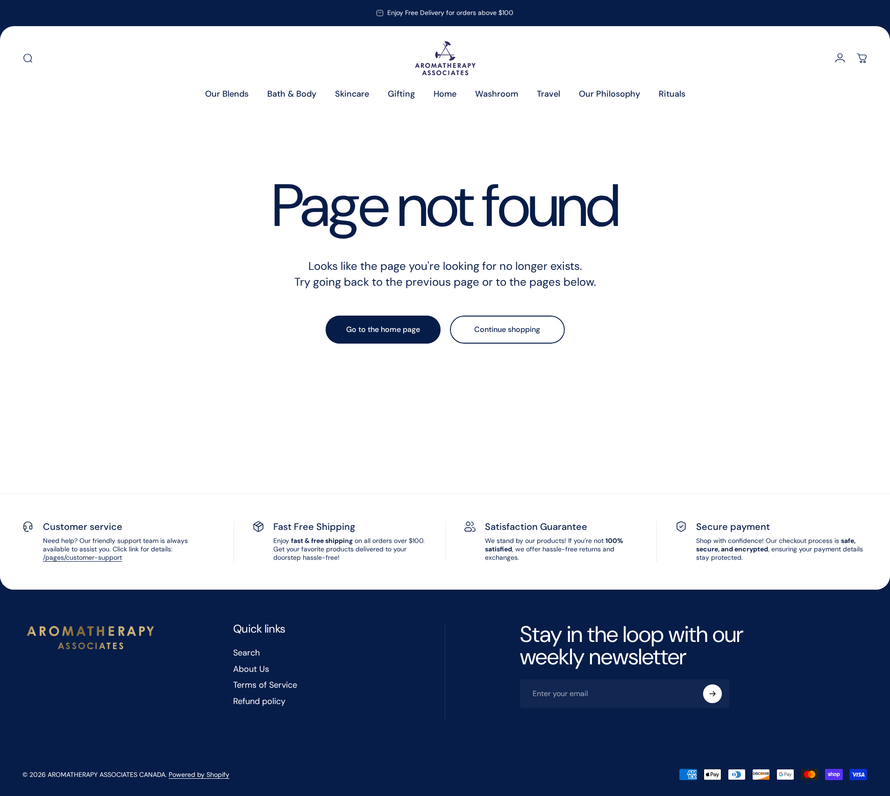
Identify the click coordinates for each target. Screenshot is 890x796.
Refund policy (259, 701)
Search (246, 653)
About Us (251, 669)
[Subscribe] (712, 693)
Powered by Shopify (199, 774)
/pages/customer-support (82, 557)
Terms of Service (265, 685)
